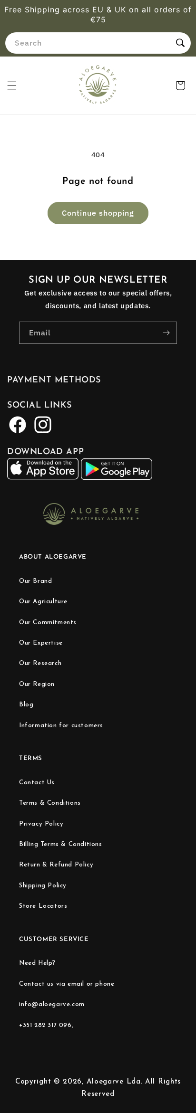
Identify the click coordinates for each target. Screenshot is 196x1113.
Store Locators (43, 906)
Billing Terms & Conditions (60, 844)
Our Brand (35, 581)
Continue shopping (98, 213)
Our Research (40, 663)
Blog (26, 705)
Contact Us (37, 783)
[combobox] (98, 43)
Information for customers (61, 726)
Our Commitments (48, 622)
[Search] (180, 42)
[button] (11, 85)
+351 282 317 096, (46, 1025)
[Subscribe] (166, 333)
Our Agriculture (43, 602)
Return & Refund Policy (56, 865)
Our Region (37, 684)
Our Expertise (41, 643)
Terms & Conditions (50, 803)
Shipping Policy (43, 886)
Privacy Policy (41, 824)
